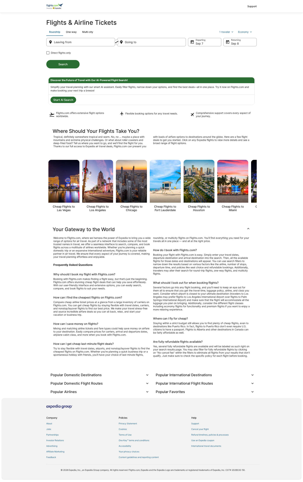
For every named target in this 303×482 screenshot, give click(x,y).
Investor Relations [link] (55, 440)
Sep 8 (235, 43)
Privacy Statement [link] (128, 423)
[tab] (54, 32)
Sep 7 (199, 43)
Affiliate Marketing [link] (55, 451)
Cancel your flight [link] (200, 429)
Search (63, 64)
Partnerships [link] (52, 434)
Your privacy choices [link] (129, 451)
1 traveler (224, 31)
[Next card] (257, 187)
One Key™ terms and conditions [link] (134, 440)
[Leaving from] (80, 42)
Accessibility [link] (125, 446)
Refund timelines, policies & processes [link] (210, 434)
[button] (151, 229)
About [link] (49, 423)
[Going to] (151, 42)
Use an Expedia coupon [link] (202, 440)
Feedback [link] (51, 457)
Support (252, 6)
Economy (243, 31)
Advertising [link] (51, 446)
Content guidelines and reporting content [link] (139, 457)
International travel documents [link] (206, 446)
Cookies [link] (123, 429)
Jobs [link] (48, 429)
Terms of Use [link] (125, 434)
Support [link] (195, 423)
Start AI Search (63, 100)
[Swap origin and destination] (116, 42)
